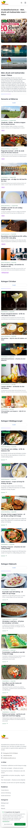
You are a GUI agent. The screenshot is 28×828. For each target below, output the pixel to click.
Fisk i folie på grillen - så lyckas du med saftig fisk (13, 780)
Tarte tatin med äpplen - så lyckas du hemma (12, 768)
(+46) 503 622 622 (7, 755)
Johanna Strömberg (5, 148)
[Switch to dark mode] (21, 2)
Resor (3, 130)
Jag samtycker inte (8, 824)
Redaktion (4, 787)
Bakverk (4, 20)
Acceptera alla (20, 824)
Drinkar (3, 46)
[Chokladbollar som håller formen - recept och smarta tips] (14, 31)
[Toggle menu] (25, 2)
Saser (3, 158)
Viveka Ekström (4, 120)
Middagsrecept (5, 59)
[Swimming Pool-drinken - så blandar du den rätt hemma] (14, 51)
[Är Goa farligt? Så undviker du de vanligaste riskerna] (14, 63)
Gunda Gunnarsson (5, 234)
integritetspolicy (5, 821)
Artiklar (3, 762)
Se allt (14, 102)
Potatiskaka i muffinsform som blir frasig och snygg (13, 765)
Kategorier (4, 800)
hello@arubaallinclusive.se (9, 758)
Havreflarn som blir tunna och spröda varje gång (13, 782)
